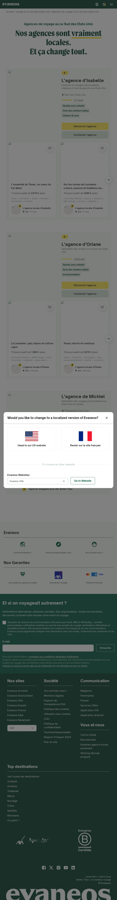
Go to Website (82, 480)
